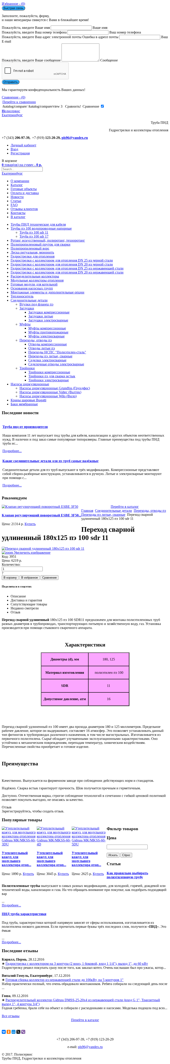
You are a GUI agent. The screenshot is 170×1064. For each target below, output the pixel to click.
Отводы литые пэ (41, 348)
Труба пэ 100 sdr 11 (33, 232)
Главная (87, 510)
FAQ (14, 205)
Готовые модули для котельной (34, 284)
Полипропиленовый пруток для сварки (40, 244)
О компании (20, 181)
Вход (14, 149)
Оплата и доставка (25, 193)
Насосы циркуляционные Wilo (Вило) (48, 396)
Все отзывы (10, 1016)
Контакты (18, 213)
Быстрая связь (13, 8)
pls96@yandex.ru (75, 138)
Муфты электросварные (46, 336)
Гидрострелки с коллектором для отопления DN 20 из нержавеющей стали (67, 272)
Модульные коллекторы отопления (37, 280)
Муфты (25, 324)
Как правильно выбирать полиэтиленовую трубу (127, 875)
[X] (18, 1032)
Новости (17, 197)
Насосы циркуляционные (30, 384)
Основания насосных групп (32, 288)
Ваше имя (100, 28)
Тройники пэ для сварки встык (51, 376)
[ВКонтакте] (4, 1032)
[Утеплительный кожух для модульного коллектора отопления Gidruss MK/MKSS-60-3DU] (19, 844)
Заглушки (26, 308)
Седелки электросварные (47, 360)
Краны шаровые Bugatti (28, 400)
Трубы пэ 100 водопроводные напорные (41, 228)
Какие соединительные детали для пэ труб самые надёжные (50, 461)
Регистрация (20, 153)
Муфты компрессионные (47, 328)
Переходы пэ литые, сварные (50, 356)
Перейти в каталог (125, 506)
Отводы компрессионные (47, 344)
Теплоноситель (22, 296)
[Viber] (23, 1032)
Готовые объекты (24, 189)
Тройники (27, 368)
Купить (30, 524)
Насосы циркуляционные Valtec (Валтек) (50, 392)
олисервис (12, 113)
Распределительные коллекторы (35, 276)
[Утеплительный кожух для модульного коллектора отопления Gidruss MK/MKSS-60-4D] (54, 844)
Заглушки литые (40, 316)
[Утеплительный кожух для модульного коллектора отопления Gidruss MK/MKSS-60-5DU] (89, 844)
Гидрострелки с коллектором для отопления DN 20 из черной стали (62, 264)
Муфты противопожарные (48, 332)
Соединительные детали (29, 300)
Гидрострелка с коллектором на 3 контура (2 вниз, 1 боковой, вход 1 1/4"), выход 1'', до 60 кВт (77, 963)
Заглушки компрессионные (49, 312)
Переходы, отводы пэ (35, 340)
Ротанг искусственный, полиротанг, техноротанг (48, 240)
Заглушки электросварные (48, 320)
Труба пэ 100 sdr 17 (33, 236)
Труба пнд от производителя (25, 427)
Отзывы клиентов (24, 209)
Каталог (17, 185)
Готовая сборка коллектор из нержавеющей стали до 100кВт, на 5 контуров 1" (65, 980)
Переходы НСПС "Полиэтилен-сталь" (57, 352)
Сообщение (109, 60)
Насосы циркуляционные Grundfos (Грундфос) (54, 388)
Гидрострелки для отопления (32, 256)
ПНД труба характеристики (24, 914)
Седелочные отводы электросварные (56, 364)
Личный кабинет (23, 145)
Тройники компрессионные (49, 372)
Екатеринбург (12, 173)
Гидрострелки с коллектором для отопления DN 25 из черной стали (62, 260)
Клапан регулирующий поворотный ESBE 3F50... (41, 515)
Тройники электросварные (48, 380)
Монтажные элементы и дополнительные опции (47, 292)
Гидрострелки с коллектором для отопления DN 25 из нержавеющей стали (67, 268)
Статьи (16, 201)
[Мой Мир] (13, 1032)
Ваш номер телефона (125, 32)
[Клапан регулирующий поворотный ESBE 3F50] (40, 506)
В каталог (18, 217)
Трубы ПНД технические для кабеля (38, 224)
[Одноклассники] (9, 1032)
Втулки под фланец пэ (36, 304)
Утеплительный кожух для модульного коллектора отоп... (16, 859)
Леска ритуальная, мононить (32, 252)
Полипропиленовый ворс (30, 248)
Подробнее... (11, 905)
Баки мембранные (24, 404)
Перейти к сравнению (19, 102)
